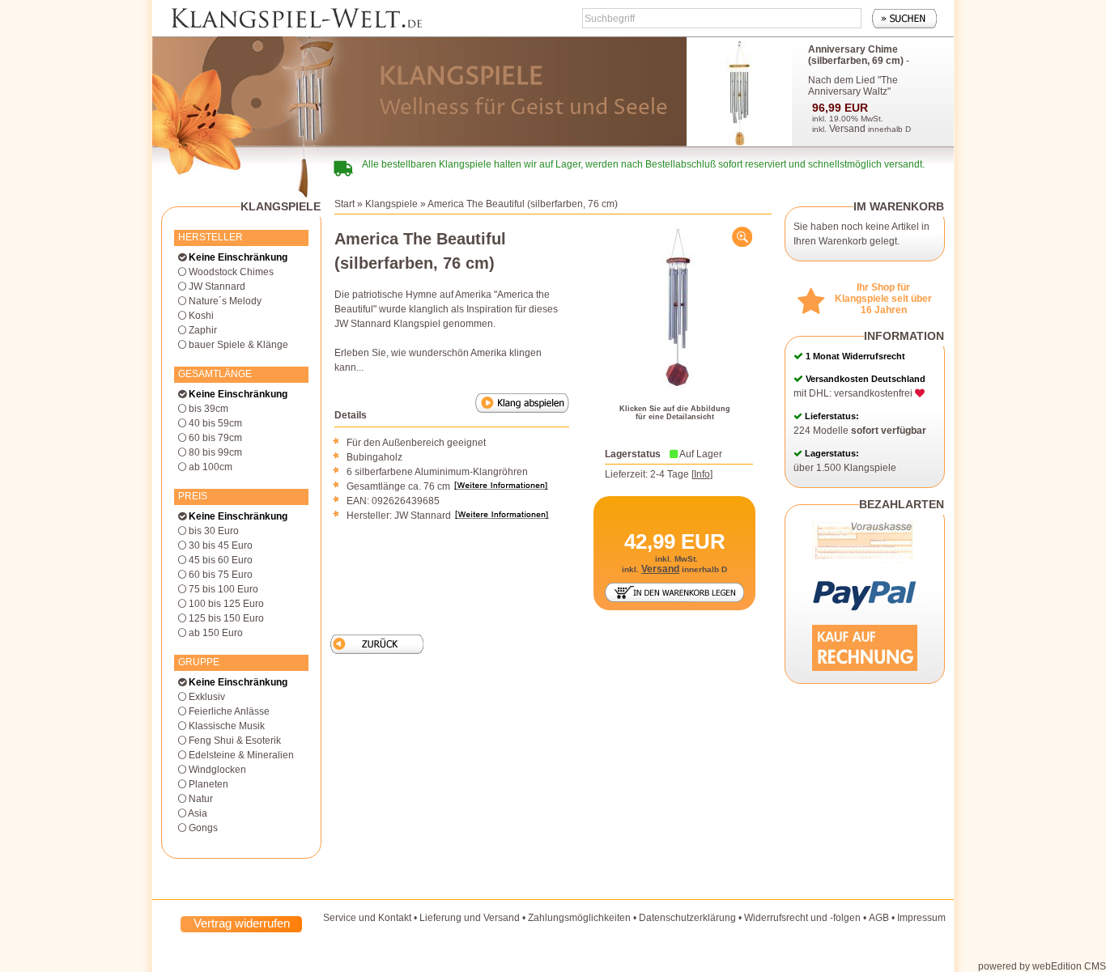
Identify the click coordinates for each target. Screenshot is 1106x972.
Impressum (921, 917)
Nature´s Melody (225, 301)
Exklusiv (207, 696)
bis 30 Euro (214, 531)
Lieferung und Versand (469, 917)
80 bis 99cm (215, 452)
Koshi (201, 315)
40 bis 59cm (215, 423)
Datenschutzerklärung (687, 917)
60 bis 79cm (215, 438)
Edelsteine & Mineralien (241, 755)
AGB (879, 917)
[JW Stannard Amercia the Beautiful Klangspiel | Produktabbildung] (678, 307)
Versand (847, 128)
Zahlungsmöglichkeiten (579, 917)
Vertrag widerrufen (242, 923)
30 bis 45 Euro (221, 545)
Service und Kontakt (367, 917)
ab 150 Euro (216, 633)
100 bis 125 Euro (226, 603)
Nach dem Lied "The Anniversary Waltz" (853, 85)
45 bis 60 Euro (221, 560)
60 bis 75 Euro (221, 574)
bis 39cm (208, 408)
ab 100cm (210, 467)
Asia (197, 813)
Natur (201, 798)
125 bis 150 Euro (226, 618)
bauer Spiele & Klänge (238, 344)
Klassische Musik (227, 726)
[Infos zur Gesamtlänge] (504, 486)
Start (344, 204)
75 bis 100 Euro (223, 589)
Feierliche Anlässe (229, 711)
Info (702, 474)
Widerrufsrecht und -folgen (802, 917)
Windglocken (217, 769)
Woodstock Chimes (231, 272)
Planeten (208, 784)
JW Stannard (217, 286)
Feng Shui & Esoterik (235, 740)
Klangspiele (391, 204)
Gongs (203, 828)
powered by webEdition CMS (1042, 966)
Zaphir (203, 330)
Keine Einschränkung (238, 257)
